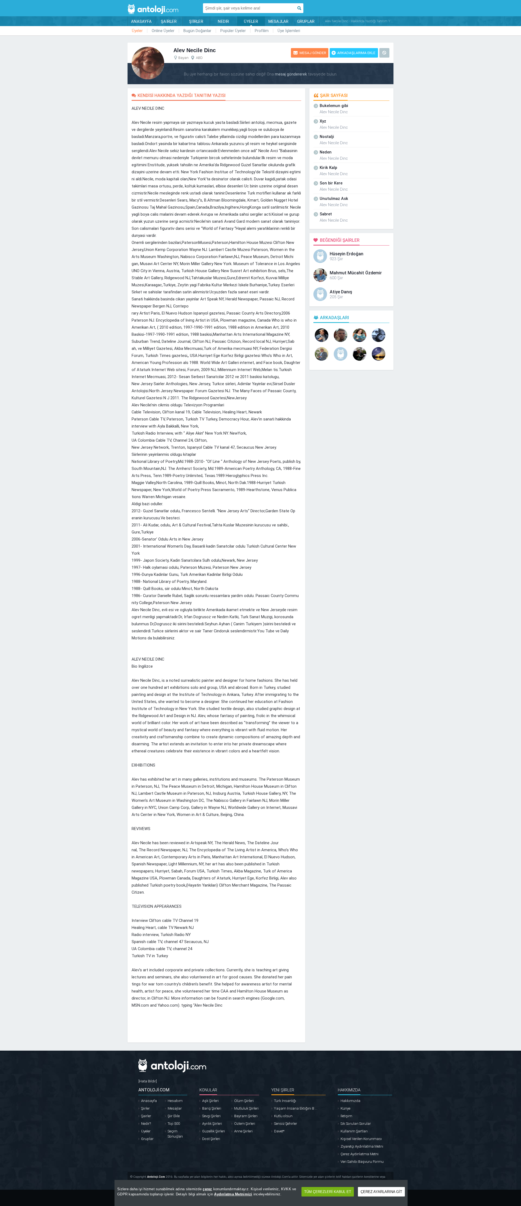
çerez (207, 1189)
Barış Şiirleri (211, 1108)
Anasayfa (149, 1101)
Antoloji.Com (156, 1177)
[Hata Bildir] (147, 1081)
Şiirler (145, 1108)
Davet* (279, 1131)
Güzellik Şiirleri (213, 1131)
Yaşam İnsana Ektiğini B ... (295, 1108)
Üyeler (137, 30)
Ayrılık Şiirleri (212, 1124)
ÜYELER (251, 21)
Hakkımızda (350, 1101)
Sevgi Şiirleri (211, 1116)
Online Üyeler (163, 30)
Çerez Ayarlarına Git (381, 1192)
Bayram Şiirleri (246, 1116)
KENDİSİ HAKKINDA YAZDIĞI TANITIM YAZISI (181, 95)
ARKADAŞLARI (334, 317)
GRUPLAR (306, 21)
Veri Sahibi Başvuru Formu (362, 1162)
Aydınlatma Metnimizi (233, 1194)
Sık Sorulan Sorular (356, 1124)
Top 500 (174, 1124)
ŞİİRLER (196, 21)
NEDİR (223, 21)
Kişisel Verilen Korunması (361, 1139)
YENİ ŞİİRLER (282, 1090)
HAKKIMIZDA (349, 1090)
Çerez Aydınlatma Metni (360, 1154)
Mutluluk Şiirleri (246, 1108)
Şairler (146, 1116)
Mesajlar (175, 1108)
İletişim (346, 1116)
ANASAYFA (141, 21)
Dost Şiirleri (211, 1139)
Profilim (262, 30)
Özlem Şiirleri (244, 1124)
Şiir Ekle (174, 1116)
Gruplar (147, 1139)
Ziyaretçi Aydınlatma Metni (362, 1146)
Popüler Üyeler (233, 30)
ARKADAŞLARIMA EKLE (356, 53)
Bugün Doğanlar (197, 30)
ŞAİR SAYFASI (334, 95)
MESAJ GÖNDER (313, 53)
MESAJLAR (278, 21)
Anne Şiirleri (243, 1131)
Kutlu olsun (283, 1116)
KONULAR (208, 1090)
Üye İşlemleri (289, 30)
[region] (261, 1193)
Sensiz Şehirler (285, 1124)
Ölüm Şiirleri (244, 1101)
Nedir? (146, 1124)
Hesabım (175, 1101)
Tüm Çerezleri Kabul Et (327, 1192)
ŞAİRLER (169, 21)
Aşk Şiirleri (210, 1101)
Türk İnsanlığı (285, 1101)
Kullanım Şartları (354, 1131)
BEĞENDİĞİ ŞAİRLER (340, 240)
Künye (345, 1108)
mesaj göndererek (291, 74)
